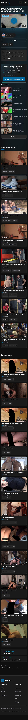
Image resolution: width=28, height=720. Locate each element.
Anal (11, 44)
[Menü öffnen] (25, 2)
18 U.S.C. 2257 (18, 695)
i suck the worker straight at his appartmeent (12, 472)
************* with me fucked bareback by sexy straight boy (13, 265)
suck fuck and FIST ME (7, 542)
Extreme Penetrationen (11, 522)
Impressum (18, 688)
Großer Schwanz (6, 220)
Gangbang (5, 171)
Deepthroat (5, 294)
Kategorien (4, 695)
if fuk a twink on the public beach (10, 215)
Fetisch (4, 195)
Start (2, 665)
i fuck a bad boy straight (8, 517)
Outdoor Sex (14, 220)
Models (3, 691)
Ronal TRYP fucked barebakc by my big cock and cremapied (13, 340)
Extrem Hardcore (6, 546)
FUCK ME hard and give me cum (9, 590)
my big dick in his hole (7, 447)
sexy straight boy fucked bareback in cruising (13, 314)
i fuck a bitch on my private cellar (10, 399)
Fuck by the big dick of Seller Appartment (12, 423)
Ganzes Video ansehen (16, 79)
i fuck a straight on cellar (8, 639)
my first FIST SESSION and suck (9, 566)
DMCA (16, 698)
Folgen (19, 41)
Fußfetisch (10, 195)
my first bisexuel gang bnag (8, 166)
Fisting (5, 44)
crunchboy (5, 168)
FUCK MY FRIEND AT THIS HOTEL (10, 493)
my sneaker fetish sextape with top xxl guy (12, 191)
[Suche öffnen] (20, 2)
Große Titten (11, 171)
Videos (6, 665)
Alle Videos (14, 136)
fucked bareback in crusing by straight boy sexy (13, 290)
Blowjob (4, 379)
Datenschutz (18, 691)
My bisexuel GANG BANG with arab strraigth (12, 240)
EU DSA (17, 702)
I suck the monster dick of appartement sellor (13, 615)
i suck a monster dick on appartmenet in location (13, 374)
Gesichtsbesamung (7, 270)
